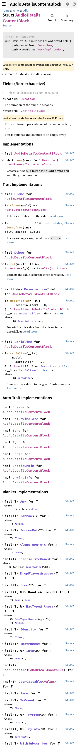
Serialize (23, 342)
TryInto (33, 729)
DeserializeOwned (34, 559)
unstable (56, 223)
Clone (19, 194)
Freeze (18, 407)
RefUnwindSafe (25, 419)
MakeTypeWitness (25, 619)
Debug (19, 252)
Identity (28, 629)
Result (42, 268)
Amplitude (53, 49)
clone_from (14, 227)
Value (49, 682)
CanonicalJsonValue (46, 670)
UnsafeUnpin (23, 466)
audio (24, 10)
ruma (6, 10)
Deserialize (35, 289)
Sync (16, 442)
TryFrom (33, 715)
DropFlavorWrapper (37, 573)
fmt (12, 264)
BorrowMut (29, 530)
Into (30, 651)
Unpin (17, 454)
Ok (65, 366)
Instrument (30, 644)
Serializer (49, 366)
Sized (33, 509)
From (24, 585)
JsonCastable (14, 670)
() (51, 268)
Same (24, 693)
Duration (44, 45)
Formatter (13, 268)
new (20, 160)
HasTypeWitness (40, 606)
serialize (18, 353)
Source (7, 25)
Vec (40, 49)
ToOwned (27, 700)
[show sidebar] (3, 4)
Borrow (26, 516)
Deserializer (29, 313)
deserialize (20, 300)
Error (61, 268)
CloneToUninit (33, 545)
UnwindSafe (22, 477)
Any (23, 501)
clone (14, 205)
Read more (56, 216)
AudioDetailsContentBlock (35, 4)
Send (16, 430)
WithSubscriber (34, 743)
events (15, 10)
